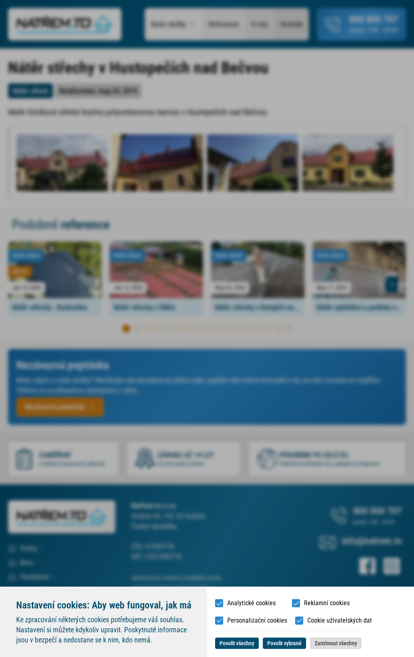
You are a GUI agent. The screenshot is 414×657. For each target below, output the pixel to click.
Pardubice (34, 576)
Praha (28, 548)
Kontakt (292, 24)
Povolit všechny (237, 643)
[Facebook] (367, 566)
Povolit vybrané (284, 643)
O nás (259, 24)
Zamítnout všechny (336, 643)
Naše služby (168, 24)
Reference (224, 24)
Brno (27, 562)
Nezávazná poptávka (55, 407)
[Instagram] (392, 566)
